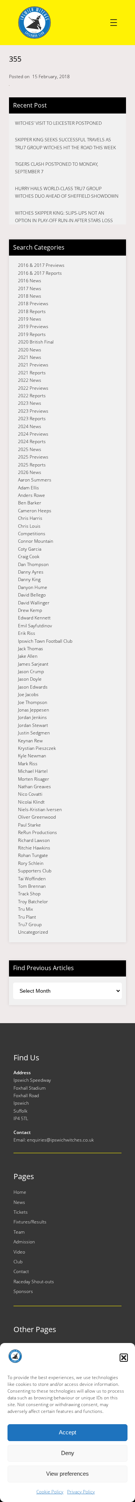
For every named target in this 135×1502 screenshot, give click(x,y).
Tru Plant (27, 917)
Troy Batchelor (33, 901)
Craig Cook (28, 556)
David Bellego (32, 595)
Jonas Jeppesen (33, 710)
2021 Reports (32, 372)
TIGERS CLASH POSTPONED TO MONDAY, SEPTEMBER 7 (56, 168)
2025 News (29, 449)
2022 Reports (32, 395)
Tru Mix (25, 909)
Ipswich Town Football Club (45, 641)
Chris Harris (30, 518)
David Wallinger (34, 603)
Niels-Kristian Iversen (40, 809)
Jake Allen (28, 656)
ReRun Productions (37, 832)
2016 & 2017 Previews (41, 265)
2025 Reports (32, 465)
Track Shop (29, 893)
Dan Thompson (33, 564)
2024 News (29, 426)
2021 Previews (33, 365)
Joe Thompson (32, 702)
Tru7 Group (30, 924)
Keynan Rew (30, 740)
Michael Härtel (33, 771)
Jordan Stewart (33, 725)
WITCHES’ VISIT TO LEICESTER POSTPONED (58, 123)
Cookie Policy (49, 1491)
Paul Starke (29, 825)
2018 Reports (32, 311)
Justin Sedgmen (34, 733)
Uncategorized (33, 932)
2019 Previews (33, 326)
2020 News (29, 350)
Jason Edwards (33, 687)
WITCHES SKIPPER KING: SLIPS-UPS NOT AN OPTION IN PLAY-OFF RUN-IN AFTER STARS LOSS (64, 217)
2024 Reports (32, 441)
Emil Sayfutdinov (35, 625)
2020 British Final (36, 342)
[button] (124, 1357)
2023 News (29, 403)
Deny (67, 1453)
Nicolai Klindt (31, 802)
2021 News (29, 357)
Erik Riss (26, 633)
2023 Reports (32, 418)
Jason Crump (31, 671)
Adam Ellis (28, 488)
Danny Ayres (31, 572)
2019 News (29, 319)
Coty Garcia (29, 549)
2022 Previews (33, 388)
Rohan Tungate (33, 855)
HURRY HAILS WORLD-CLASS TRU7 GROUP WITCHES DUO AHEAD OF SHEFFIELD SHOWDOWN (66, 192)
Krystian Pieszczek (37, 748)
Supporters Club (34, 871)
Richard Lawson (34, 840)
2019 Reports (32, 334)
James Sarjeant (33, 664)
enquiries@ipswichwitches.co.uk (60, 1140)
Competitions (31, 533)
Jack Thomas (30, 648)
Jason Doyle (30, 679)
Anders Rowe (31, 495)
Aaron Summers (34, 480)
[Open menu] (113, 22)
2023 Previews (33, 411)
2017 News (29, 288)
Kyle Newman (32, 756)
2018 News (29, 296)
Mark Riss (28, 763)
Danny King (29, 579)
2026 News (29, 472)
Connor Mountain (35, 541)
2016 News (29, 280)
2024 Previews (33, 434)
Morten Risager (33, 779)
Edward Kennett (34, 618)
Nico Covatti (30, 794)
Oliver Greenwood (37, 817)
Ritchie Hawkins (34, 848)
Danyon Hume (32, 587)
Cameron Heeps (34, 510)
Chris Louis (29, 526)
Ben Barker (29, 503)
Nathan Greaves (34, 786)
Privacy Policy (81, 1491)
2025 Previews (33, 457)
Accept (67, 1432)
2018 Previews (33, 303)
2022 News (29, 380)
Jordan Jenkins (32, 717)
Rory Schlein (31, 863)
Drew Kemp (30, 610)
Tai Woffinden (32, 878)
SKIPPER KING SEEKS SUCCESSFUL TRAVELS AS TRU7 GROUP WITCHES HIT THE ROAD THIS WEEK (65, 143)
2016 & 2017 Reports (40, 273)
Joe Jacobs (28, 694)
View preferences (67, 1473)
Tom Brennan (32, 886)
